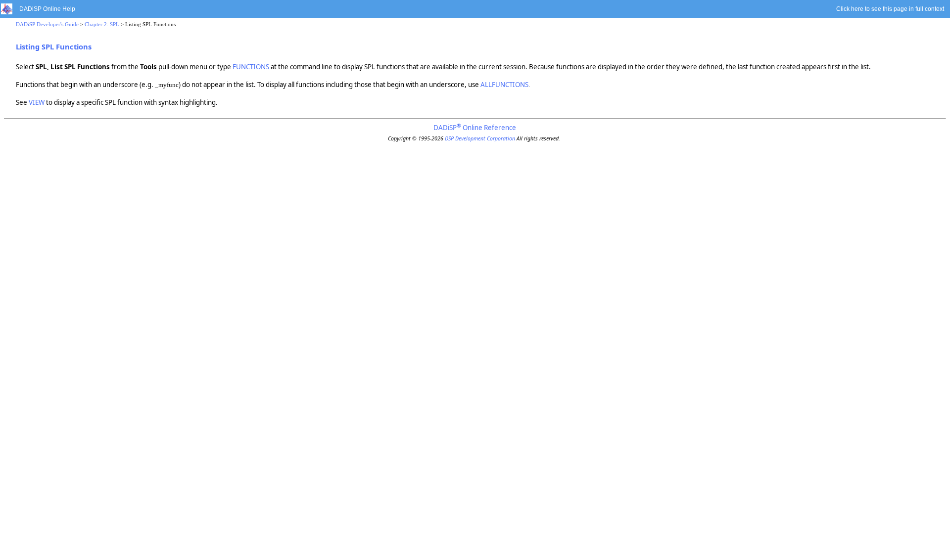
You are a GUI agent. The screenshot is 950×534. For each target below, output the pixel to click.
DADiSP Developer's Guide (47, 24)
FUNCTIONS (251, 66)
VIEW (37, 102)
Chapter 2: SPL (102, 24)
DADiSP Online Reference (474, 127)
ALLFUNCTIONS (504, 84)
